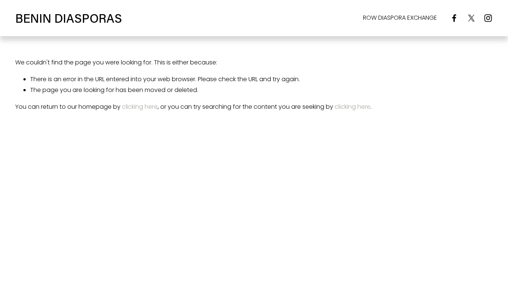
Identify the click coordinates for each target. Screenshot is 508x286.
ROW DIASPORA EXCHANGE (400, 17)
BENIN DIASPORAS (68, 18)
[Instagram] (488, 18)
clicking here (140, 106)
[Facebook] (454, 18)
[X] (471, 18)
